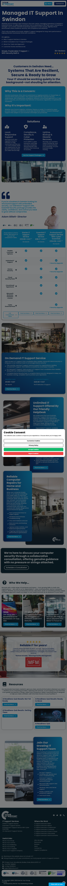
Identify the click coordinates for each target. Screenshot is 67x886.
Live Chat (57, 884)
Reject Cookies (33, 453)
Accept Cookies (33, 449)
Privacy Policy (33, 445)
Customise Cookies (33, 441)
